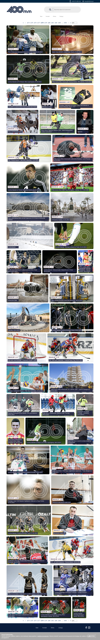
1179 (45, 22)
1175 (31, 22)
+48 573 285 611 (76, 1)
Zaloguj (61, 16)
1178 (42, 22)
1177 (38, 22)
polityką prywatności (43, 636)
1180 (49, 22)
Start (41, 16)
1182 (56, 22)
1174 (28, 22)
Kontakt (48, 16)
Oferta (54, 16)
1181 (52, 22)
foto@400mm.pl (89, 1)
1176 (35, 22)
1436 (65, 22)
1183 (59, 22)
